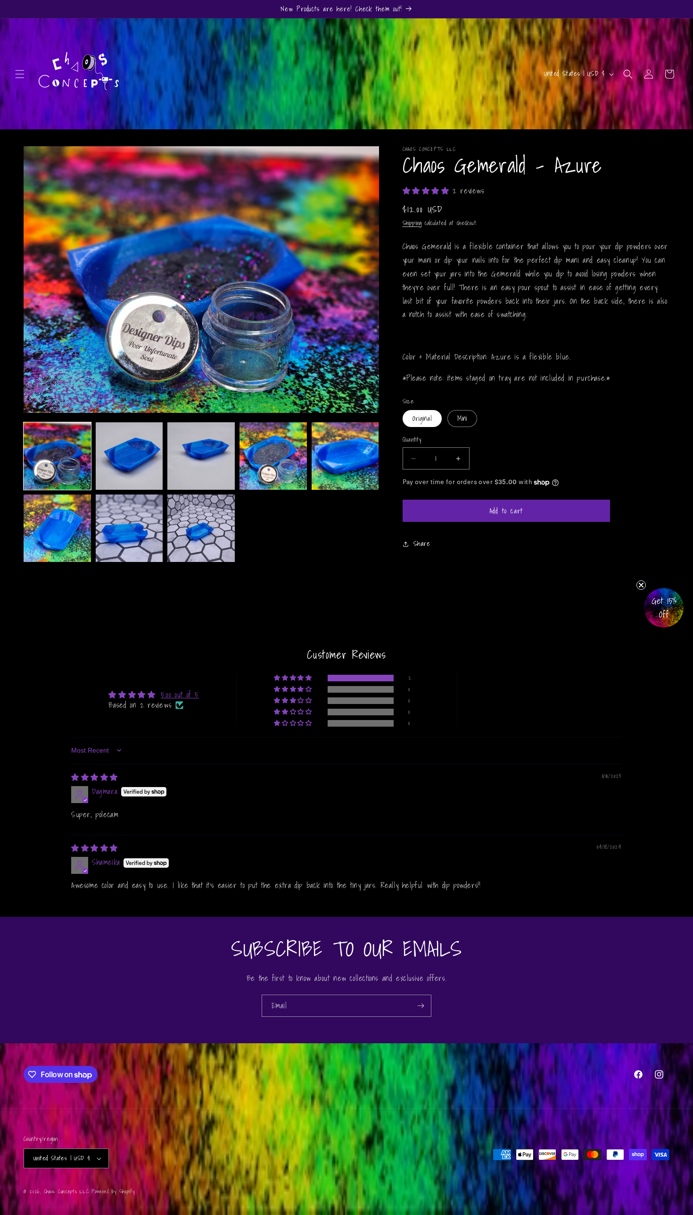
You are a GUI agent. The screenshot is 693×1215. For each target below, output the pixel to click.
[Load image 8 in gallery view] (201, 528)
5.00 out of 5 (180, 694)
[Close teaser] (641, 585)
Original (422, 419)
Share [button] (421, 544)
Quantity (412, 440)
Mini (462, 419)
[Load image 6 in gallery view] (57, 528)
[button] (19, 74)
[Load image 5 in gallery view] (345, 456)
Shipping (412, 223)
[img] (94, 777)
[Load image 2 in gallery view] (129, 456)
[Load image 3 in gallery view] (201, 456)
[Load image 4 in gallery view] (273, 456)
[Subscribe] (420, 1006)
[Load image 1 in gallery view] (57, 456)
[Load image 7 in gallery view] (129, 528)
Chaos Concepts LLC (66, 1191)
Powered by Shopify (113, 1191)
